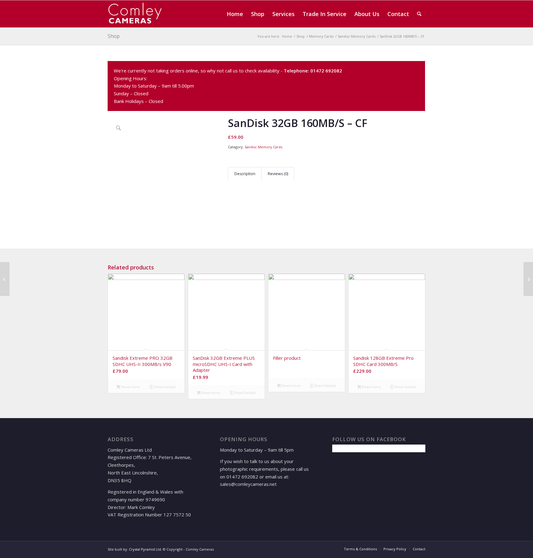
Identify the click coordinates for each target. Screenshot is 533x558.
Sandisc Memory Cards (263, 147)
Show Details (164, 386)
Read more (130, 386)
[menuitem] (235, 13)
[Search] (419, 13)
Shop (114, 36)
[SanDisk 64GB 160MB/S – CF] (528, 279)
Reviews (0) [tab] (278, 173)
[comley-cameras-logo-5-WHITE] (137, 13)
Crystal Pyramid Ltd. (145, 549)
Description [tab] (244, 173)
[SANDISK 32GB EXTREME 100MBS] (5, 279)
